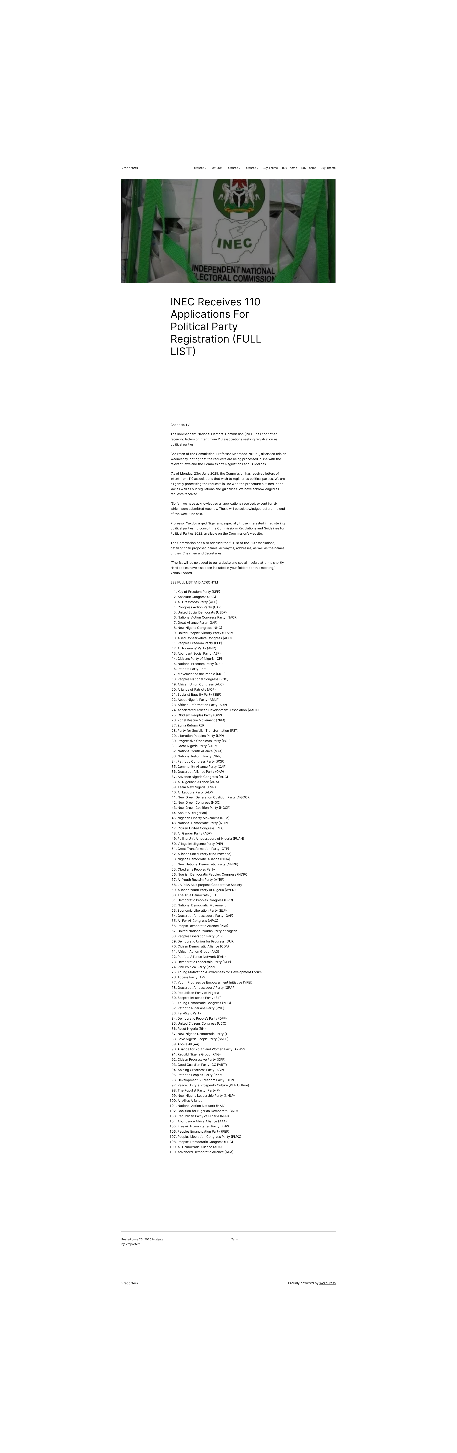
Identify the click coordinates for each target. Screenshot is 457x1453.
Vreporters (129, 168)
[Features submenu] (206, 168)
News (159, 1239)
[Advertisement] (228, 25)
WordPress (327, 1283)
